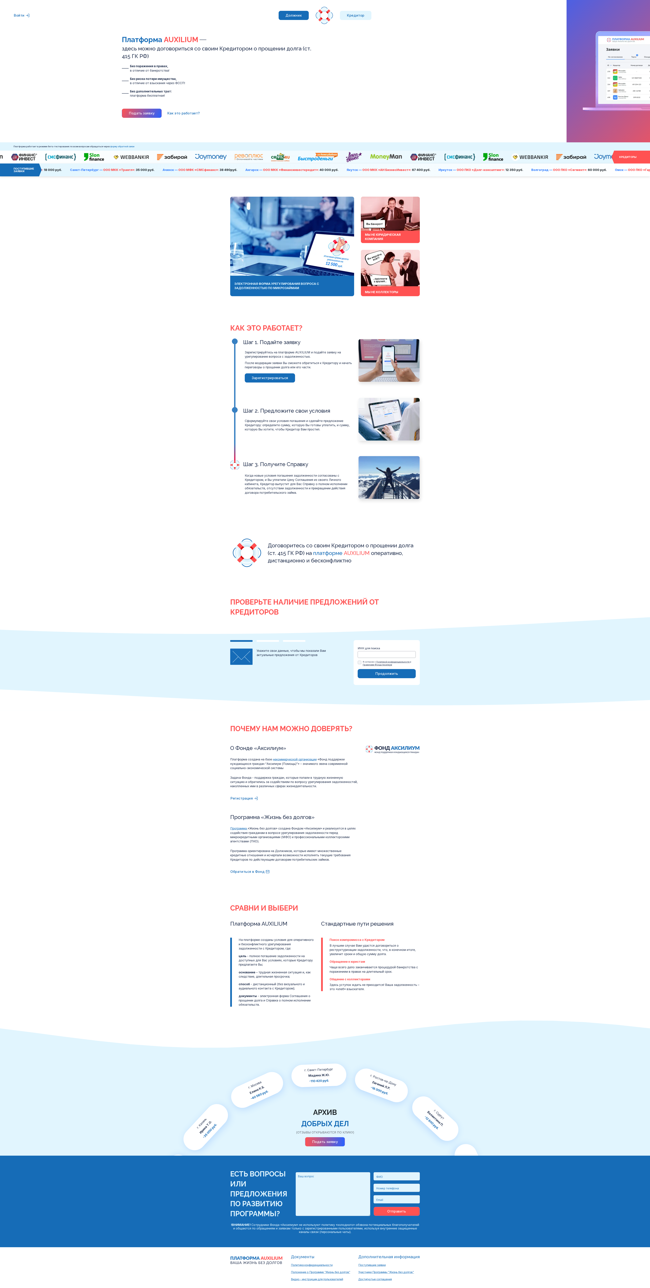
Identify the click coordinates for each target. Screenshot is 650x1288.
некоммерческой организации (295, 759)
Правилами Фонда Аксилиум (377, 664)
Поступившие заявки (372, 1265)
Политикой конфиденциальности (393, 662)
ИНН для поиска (369, 648)
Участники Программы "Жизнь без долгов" (386, 1272)
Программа (239, 828)
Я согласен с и (387, 663)
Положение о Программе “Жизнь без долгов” (320, 1272)
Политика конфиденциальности (312, 1265)
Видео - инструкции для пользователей (317, 1279)
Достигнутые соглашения (375, 1279)
